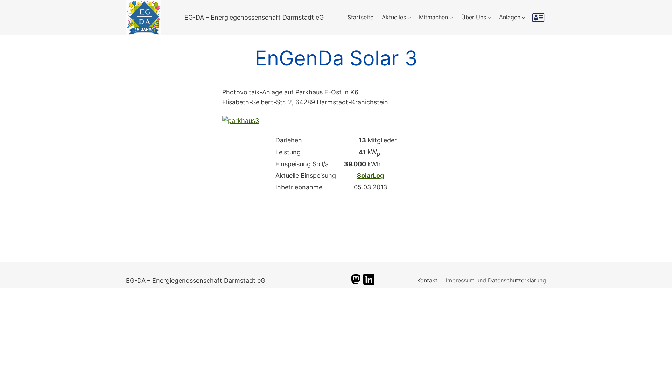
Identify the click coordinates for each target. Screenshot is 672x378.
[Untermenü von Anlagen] (523, 17)
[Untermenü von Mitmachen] (451, 17)
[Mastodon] (356, 282)
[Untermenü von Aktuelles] (409, 17)
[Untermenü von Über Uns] (489, 17)
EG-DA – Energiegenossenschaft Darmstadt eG (254, 17)
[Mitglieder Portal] (539, 17)
